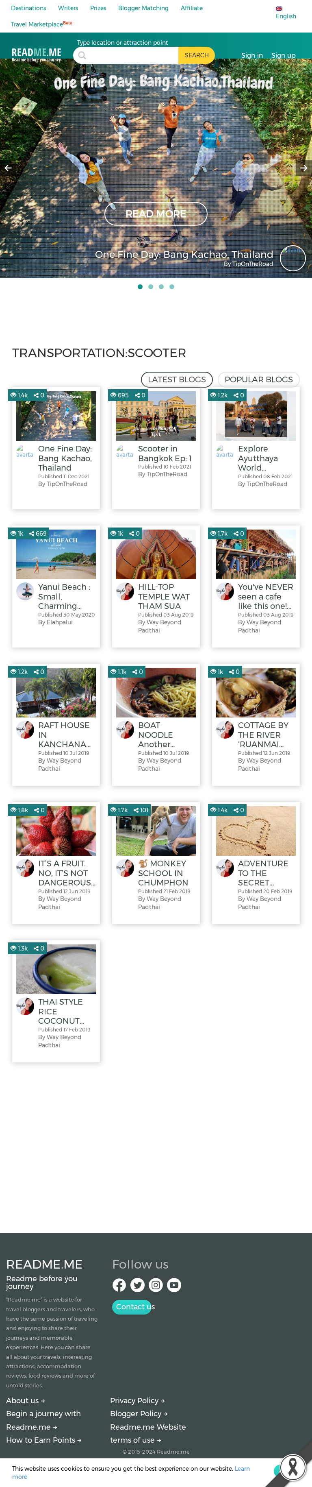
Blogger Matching (143, 8)
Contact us (134, 1306)
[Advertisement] (156, 1146)
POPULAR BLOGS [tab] (259, 379)
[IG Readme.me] (156, 1287)
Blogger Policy (136, 1413)
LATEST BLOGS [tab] (177, 379)
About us (23, 1400)
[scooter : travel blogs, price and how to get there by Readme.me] (42, 51)
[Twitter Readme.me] (137, 1287)
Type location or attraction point (122, 42)
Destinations (28, 8)
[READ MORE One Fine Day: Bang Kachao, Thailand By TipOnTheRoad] (156, 168)
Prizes (98, 8)
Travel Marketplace (41, 24)
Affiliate (192, 8)
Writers (68, 8)
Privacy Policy (135, 1400)
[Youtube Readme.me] (174, 1287)
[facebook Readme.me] (119, 1287)
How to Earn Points (41, 1440)
